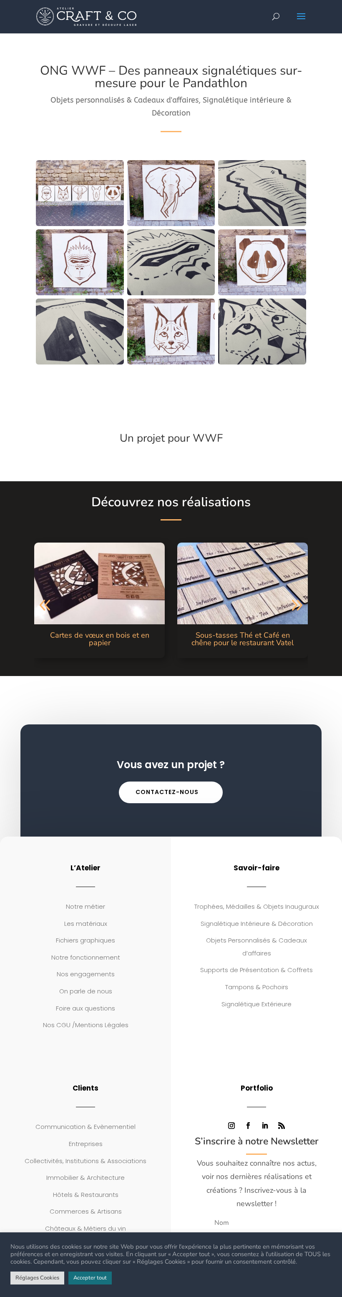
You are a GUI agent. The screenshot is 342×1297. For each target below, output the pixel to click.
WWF (208, 438)
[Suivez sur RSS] (281, 1125)
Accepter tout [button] (90, 1278)
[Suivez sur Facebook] (248, 1125)
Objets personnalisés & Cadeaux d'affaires (124, 100)
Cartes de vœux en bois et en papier (99, 639)
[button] (45, 606)
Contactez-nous (167, 792)
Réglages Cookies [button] (37, 1278)
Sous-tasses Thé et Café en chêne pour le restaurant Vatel (242, 639)
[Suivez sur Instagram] (231, 1125)
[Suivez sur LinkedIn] (265, 1125)
